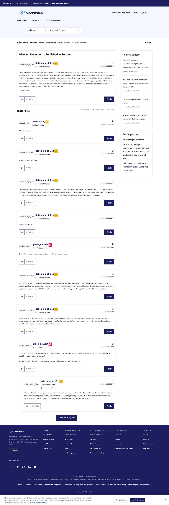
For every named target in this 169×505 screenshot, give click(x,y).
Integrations (47, 448)
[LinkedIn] (29, 467)
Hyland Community (121, 12)
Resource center (70, 435)
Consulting (94, 444)
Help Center (128, 170)
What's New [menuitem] (22, 20)
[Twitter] (17, 467)
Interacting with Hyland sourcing (139, 485)
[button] (22, 99)
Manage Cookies (121, 500)
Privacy (20, 485)
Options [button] (148, 42)
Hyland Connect (22, 42)
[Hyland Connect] (32, 12)
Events (145, 435)
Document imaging (96, 453)
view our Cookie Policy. (40, 503)
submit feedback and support (57, 3)
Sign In (143, 12)
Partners (118, 444)
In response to (52, 388)
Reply (109, 99)
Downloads (68, 444)
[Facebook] (12, 467)
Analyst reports (48, 439)
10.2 (22, 91)
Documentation (148, 444)
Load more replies (67, 417)
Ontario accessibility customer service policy (110, 485)
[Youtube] (35, 467)
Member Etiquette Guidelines (135, 166)
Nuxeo (41, 42)
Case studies (47, 435)
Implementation (96, 435)
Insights (46, 444)
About (117, 439)
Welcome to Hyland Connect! (135, 163)
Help (135, 12)
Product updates (70, 453)
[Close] (165, 499)
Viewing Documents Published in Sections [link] (72, 42)
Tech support (147, 448)
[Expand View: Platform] (40, 20)
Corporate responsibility (124, 448)
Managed (93, 439)
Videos (66, 448)
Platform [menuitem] (35, 20)
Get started (38, 3)
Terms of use (37, 485)
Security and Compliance (52, 485)
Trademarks (68, 485)
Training (146, 439)
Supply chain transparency (83, 485)
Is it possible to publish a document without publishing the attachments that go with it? (135, 83)
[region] (84, 500)
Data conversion (96, 448)
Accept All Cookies (137, 500)
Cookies (28, 485)
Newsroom (119, 453)
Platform (33, 42)
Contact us (14, 450)
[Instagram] (23, 467)
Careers (118, 435)
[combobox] (64, 30)
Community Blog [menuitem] (53, 20)
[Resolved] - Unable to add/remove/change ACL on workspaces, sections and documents (135, 64)
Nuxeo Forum (51, 42)
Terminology (68, 439)
